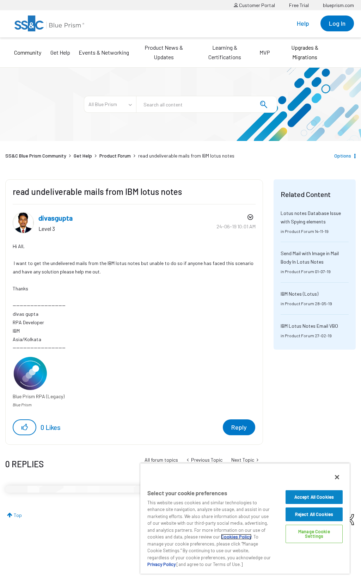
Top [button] (18, 515)
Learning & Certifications (224, 52)
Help (303, 23)
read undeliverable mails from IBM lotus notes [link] (186, 156)
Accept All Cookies (314, 497)
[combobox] (206, 104)
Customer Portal (256, 5)
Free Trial (299, 5)
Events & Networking (104, 52)
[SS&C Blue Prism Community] (49, 23)
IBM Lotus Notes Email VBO (309, 326)
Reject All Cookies (314, 514)
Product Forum (115, 156)
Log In (337, 23)
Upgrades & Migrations (304, 52)
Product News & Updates (164, 52)
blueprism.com (338, 5)
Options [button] (342, 156)
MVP (264, 52)
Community (27, 52)
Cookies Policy (236, 537)
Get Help (60, 52)
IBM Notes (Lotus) (299, 294)
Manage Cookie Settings (314, 534)
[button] (24, 427)
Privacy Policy (161, 564)
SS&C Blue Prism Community (35, 156)
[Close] (337, 477)
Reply (239, 427)
